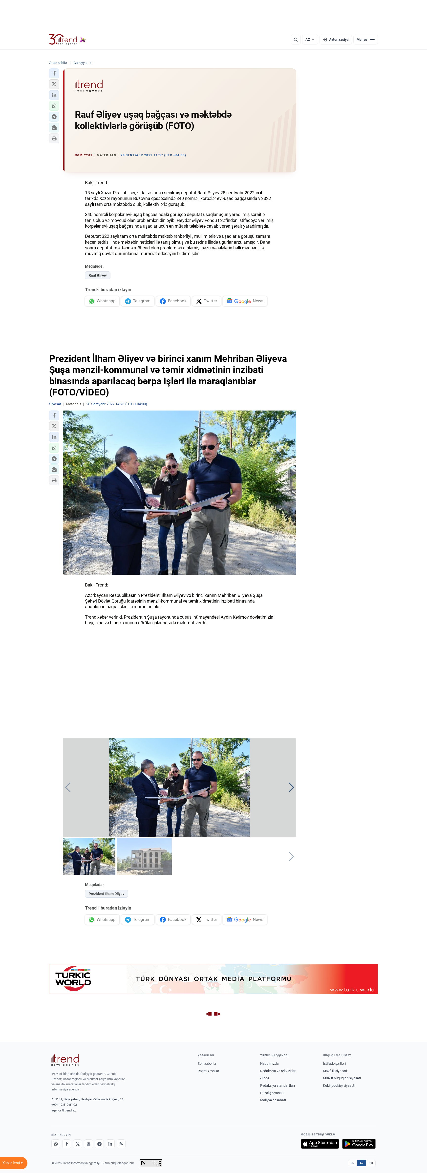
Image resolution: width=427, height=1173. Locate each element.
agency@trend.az (63, 1110)
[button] (54, 73)
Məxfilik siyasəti (335, 1071)
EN (353, 1163)
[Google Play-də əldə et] (359, 1144)
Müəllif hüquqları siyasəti (342, 1078)
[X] (77, 1143)
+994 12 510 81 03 (64, 1105)
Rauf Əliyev (98, 275)
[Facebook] (66, 1143)
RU (371, 1163)
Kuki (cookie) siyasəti (339, 1085)
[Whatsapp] (55, 1143)
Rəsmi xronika (208, 1071)
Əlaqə (264, 1078)
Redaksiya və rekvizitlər (278, 1071)
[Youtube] (88, 1143)
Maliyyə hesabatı (273, 1100)
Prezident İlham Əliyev (106, 894)
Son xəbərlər (207, 1063)
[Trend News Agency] (65, 1060)
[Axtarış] (296, 39)
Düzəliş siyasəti (271, 1093)
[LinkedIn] (110, 1143)
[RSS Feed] (121, 1143)
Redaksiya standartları (277, 1085)
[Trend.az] (67, 39)
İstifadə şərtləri (334, 1063)
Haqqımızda (269, 1063)
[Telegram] (99, 1143)
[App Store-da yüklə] (320, 1144)
